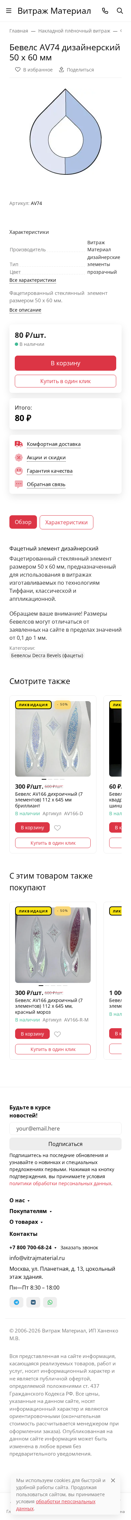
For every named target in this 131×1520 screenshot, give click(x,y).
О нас (17, 1200)
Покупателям (28, 1211)
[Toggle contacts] (105, 10)
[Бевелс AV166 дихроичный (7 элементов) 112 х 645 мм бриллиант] (53, 739)
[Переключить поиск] (120, 10)
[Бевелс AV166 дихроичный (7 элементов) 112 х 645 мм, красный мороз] (53, 945)
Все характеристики (32, 280)
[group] (65, 136)
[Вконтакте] (33, 1302)
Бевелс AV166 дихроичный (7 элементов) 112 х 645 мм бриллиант (49, 800)
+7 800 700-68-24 (30, 1247)
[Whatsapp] (50, 1302)
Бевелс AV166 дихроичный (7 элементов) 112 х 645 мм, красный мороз (49, 1006)
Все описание (25, 310)
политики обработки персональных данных (60, 1183)
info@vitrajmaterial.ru (37, 1258)
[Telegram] (16, 1302)
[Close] (113, 1480)
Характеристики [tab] (66, 522)
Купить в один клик (65, 381)
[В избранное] (57, 828)
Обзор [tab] (23, 522)
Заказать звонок (79, 1247)
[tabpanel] (65, 602)
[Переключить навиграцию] (9, 10)
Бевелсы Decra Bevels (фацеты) (47, 655)
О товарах (23, 1221)
